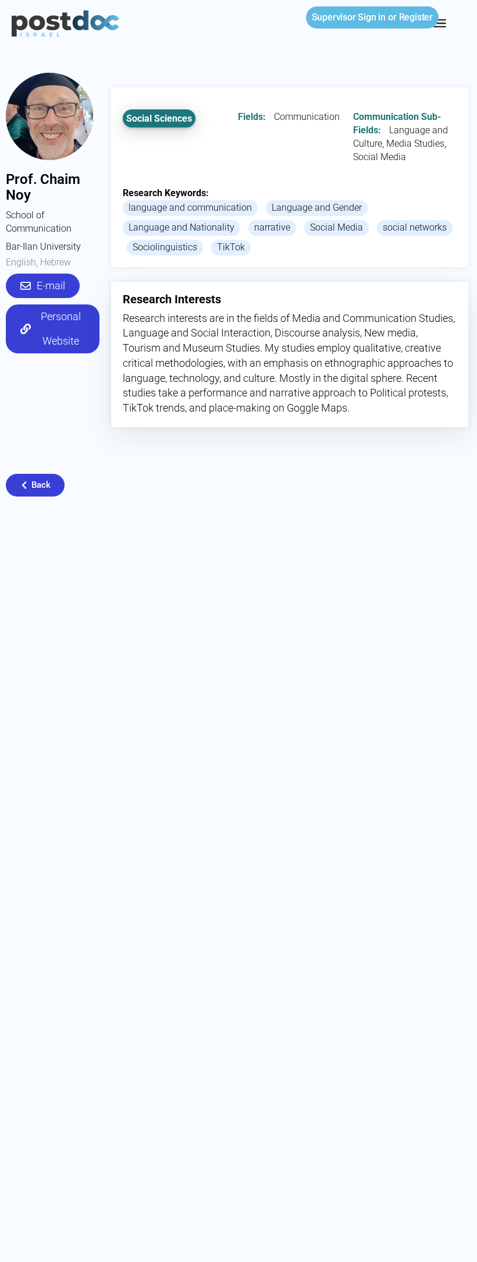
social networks (415, 227)
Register (416, 17)
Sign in (349, 17)
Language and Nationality (181, 227)
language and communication (190, 207)
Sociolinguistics (165, 247)
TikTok (231, 247)
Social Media (336, 227)
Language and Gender (317, 207)
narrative (272, 227)
